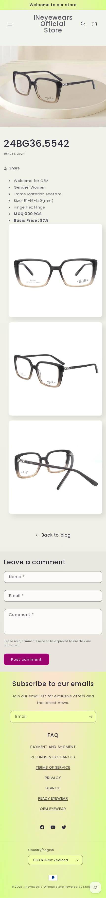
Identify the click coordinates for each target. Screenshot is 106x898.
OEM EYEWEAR (53, 808)
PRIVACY (53, 777)
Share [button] (14, 168)
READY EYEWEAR (53, 798)
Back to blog (56, 535)
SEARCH (53, 788)
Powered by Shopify (80, 887)
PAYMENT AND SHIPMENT (53, 746)
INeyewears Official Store (44, 887)
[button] (9, 23)
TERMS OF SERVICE (53, 767)
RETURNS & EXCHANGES (53, 757)
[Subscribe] (90, 716)
